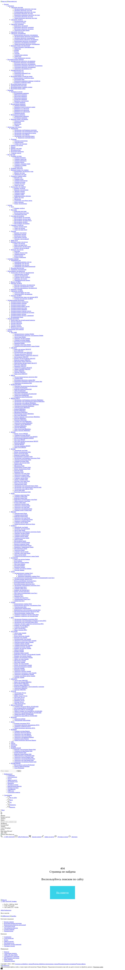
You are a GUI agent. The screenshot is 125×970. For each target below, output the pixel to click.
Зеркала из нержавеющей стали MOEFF (26, 436)
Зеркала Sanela (18, 539)
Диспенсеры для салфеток (21, 134)
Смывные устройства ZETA (22, 726)
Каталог (6, 4)
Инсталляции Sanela (20, 541)
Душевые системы (16, 156)
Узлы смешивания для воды (22, 58)
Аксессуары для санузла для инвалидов (22, 272)
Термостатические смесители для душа (25, 18)
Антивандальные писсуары (19, 308)
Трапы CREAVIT (19, 370)
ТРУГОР (13, 691)
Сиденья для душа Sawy (21, 597)
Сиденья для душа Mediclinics (22, 421)
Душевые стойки (19, 194)
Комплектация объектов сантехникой (15, 925)
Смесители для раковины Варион (24, 737)
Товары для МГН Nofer (21, 479)
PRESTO (13, 512)
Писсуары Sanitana (19, 564)
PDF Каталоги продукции (11, 958)
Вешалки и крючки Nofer (21, 455)
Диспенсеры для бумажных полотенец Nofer (27, 458)
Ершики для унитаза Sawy (22, 590)
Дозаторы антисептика (21, 140)
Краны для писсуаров (20, 226)
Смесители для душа (17, 7)
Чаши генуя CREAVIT (20, 374)
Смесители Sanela (19, 550)
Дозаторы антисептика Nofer (22, 459)
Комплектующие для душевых (20, 170)
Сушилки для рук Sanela (21, 551)
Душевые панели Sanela (21, 536)
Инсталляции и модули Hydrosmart (24, 765)
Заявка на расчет (12, 780)
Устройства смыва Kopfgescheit (23, 397)
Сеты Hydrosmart (19, 768)
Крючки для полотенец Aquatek (23, 657)
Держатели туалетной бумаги (26, 137)
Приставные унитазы (20, 237)
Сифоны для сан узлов (20, 252)
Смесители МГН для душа (22, 292)
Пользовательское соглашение (67, 964)
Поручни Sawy (18, 594)
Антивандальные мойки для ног (20, 306)
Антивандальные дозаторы (19, 303)
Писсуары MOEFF (19, 439)
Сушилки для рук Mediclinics (22, 424)
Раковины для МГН (16, 289)
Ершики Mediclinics (20, 409)
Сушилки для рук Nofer (21, 478)
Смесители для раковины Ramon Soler (25, 761)
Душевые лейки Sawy (20, 588)
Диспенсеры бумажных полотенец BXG (26, 619)
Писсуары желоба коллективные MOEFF (26, 441)
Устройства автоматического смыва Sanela (26, 556)
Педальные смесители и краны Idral (24, 380)
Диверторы (17, 48)
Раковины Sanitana (19, 567)
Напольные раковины (20, 98)
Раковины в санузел (16, 91)
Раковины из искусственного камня (24, 107)
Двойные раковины (20, 105)
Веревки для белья (19, 188)
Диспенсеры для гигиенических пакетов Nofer (27, 487)
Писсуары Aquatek (19, 662)
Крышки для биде (19, 208)
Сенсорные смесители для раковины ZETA (26, 725)
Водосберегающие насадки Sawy (23, 582)
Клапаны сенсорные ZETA (22, 723)
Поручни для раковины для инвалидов (25, 288)
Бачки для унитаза (19, 243)
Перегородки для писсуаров (22, 246)
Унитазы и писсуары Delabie (22, 344)
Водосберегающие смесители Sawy (24, 584)
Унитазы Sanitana (19, 570)
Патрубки (17, 251)
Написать (12, 807)
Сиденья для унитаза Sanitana (22, 568)
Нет (5, 832)
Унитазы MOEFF (19, 444)
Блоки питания (18, 255)
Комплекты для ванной (21, 25)
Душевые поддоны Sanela (21, 538)
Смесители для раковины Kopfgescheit (25, 393)
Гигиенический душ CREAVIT (23, 352)
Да (2, 832)
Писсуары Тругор (19, 697)
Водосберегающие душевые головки (21, 87)
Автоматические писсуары (19, 85)
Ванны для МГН (15, 282)
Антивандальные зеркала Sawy (23, 579)
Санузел (9, 205)
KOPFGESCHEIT (16, 384)
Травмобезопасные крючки (22, 280)
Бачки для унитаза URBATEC (23, 682)
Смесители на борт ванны (21, 30)
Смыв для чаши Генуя (20, 229)
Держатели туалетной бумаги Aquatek (25, 640)
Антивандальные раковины (19, 309)
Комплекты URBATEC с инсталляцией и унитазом (29, 686)
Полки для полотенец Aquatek (23, 665)
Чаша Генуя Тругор (19, 703)
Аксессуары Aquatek (20, 633)
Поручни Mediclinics (20, 418)
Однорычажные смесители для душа (25, 12)
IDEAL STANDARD (17, 705)
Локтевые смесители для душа (23, 10)
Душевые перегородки (20, 180)
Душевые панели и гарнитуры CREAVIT (26, 355)
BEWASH (14, 717)
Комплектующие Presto (21, 516)
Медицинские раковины (18, 114)
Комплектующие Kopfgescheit (23, 389)
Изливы (16, 50)
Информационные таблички (22, 196)
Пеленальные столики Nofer (22, 467)
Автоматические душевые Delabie (24, 334)
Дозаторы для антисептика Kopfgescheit (25, 386)
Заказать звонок (36, 837)
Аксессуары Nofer (19, 490)
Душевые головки (19, 193)
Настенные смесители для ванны (24, 29)
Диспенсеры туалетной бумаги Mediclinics (26, 404)
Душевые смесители (17, 168)
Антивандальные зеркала (18, 305)
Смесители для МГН (17, 291)
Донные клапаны (19, 121)
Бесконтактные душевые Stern (23, 604)
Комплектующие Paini (20, 498)
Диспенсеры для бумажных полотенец (25, 130)
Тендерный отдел (12, 781)
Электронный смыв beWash (22, 720)
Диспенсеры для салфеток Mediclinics (25, 403)
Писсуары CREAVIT (20, 364)
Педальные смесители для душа (23, 13)
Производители (8, 931)
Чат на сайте (13, 797)
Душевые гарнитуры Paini (21, 495)
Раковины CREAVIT (20, 366)
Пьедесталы (17, 124)
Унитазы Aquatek (19, 677)
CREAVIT (14, 347)
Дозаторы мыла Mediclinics (22, 407)
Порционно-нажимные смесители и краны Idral (28, 381)
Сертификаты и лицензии (11, 956)
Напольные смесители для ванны (24, 27)
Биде (12, 206)
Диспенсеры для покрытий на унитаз (25, 133)
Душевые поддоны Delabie (22, 340)
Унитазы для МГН (16, 295)
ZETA (12, 722)
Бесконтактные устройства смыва (24, 78)
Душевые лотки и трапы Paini (23, 510)
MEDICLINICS (15, 398)
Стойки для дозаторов (20, 144)
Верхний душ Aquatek (20, 637)
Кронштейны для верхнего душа (23, 171)
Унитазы (13, 231)
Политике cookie (98, 967)
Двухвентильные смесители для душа (25, 9)
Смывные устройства (17, 225)
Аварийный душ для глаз (21, 263)
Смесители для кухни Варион (23, 735)
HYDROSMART (16, 763)
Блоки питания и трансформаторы (24, 47)
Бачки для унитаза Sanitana (22, 559)
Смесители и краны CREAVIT (23, 367)
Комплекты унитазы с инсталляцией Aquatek (27, 654)
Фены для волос (19, 202)
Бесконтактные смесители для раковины (26, 35)
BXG (12, 617)
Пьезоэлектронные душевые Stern (24, 613)
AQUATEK (14, 631)
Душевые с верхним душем (22, 163)
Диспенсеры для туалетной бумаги (24, 136)
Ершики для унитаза (17, 145)
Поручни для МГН (16, 283)
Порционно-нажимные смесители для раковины (28, 65)
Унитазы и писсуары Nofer (22, 481)
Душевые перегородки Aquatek (23, 645)
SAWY (13, 571)
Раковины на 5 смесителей (22, 111)
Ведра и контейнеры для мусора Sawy (25, 581)
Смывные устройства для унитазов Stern (26, 616)
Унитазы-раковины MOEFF (22, 446)
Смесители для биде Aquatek (22, 671)
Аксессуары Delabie (20, 337)
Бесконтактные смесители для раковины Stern (27, 605)
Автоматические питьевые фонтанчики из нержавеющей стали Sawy (34, 577)
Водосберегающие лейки (18, 88)
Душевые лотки (18, 179)
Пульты (16, 52)
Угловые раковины (19, 102)
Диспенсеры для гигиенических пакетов (26, 131)
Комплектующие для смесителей (20, 45)
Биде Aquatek (18, 634)
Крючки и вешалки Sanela (21, 544)
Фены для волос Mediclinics (22, 430)
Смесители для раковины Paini (23, 508)
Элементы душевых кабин (18, 176)
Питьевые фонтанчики (17, 268)
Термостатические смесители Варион (25, 740)
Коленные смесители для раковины (24, 62)
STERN (13, 602)
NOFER (13, 449)
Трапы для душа (19, 185)
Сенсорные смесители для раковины (25, 67)
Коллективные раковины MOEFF (24, 438)
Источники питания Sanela (22, 542)
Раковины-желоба (19, 113)
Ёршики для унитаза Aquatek (22, 648)
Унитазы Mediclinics (20, 427)
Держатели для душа (20, 174)
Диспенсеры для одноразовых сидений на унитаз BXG (30, 620)
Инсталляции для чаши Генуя (22, 220)
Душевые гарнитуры (20, 159)
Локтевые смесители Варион (22, 732)
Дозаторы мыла (18, 142)
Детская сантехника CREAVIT (23, 354)
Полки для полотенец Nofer (22, 469)
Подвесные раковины (20, 99)
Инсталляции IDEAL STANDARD (24, 708)
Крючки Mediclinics (20, 410)
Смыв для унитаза (19, 228)
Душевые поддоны (19, 182)
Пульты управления (20, 257)
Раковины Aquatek (19, 669)
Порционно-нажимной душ (22, 73)
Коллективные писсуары (21, 213)
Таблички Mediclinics (20, 426)
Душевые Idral (18, 378)
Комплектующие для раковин (19, 119)
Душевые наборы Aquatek (21, 643)
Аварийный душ (16, 260)
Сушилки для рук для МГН (22, 277)
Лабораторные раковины (21, 116)
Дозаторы (13, 139)
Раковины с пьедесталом (21, 101)
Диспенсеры (14, 128)
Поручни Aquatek (19, 668)
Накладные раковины (20, 96)
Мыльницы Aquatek (20, 660)
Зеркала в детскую (16, 326)
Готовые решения (9, 929)
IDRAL (13, 375)
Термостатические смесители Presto (24, 524)
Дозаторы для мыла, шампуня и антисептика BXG (29, 623)
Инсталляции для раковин (22, 223)
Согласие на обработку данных (24, 964)
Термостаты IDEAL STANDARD (24, 714)
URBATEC (14, 679)
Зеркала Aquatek (19, 650)
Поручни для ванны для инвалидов (24, 285)
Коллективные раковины (18, 104)
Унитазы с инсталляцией (21, 239)
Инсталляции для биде (20, 222)
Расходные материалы (17, 151)
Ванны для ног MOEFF (21, 433)
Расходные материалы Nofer (22, 492)
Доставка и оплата (12, 784)
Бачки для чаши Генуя (20, 245)
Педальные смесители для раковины (24, 64)
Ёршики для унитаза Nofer (22, 462)
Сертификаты (11, 789)
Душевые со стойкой (20, 165)
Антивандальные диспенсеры (19, 301)
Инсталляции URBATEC (21, 683)
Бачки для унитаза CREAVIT (22, 349)
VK (11, 802)
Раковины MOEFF (19, 443)
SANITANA (14, 558)
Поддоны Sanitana (19, 565)
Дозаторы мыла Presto (20, 513)
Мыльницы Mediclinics (20, 412)
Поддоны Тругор (19, 699)
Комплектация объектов (14, 786)
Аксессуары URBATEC (21, 680)
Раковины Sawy (18, 596)
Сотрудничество (12, 777)
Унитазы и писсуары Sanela (22, 553)
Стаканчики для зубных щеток (23, 200)
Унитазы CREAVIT (20, 372)
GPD (12, 742)
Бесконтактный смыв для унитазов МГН (26, 297)
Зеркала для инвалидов (21, 275)
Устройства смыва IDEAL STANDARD (25, 715)
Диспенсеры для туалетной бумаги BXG (26, 622)
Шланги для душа (19, 173)
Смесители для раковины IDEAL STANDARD (27, 712)
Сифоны (16, 125)
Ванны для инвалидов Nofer (22, 452)
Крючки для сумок (16, 148)
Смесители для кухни (17, 32)
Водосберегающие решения (15, 59)
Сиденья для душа (19, 183)
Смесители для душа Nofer (22, 473)
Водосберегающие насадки (19, 84)
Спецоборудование (13, 259)
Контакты (74, 837)
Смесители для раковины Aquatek (24, 674)
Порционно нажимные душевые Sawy (29, 576)
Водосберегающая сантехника (13, 923)
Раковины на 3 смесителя (21, 108)
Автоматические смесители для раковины (23, 61)
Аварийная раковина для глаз (22, 262)
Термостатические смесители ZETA (24, 728)
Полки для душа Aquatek (21, 663)
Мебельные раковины (20, 94)
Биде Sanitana (18, 561)
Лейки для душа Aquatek (21, 659)
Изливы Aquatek (19, 651)
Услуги (9, 778)
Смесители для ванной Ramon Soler (24, 758)
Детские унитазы (16, 324)
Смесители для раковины (18, 33)
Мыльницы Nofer (19, 466)
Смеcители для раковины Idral (23, 383)
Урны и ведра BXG (20, 628)
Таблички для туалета (20, 278)
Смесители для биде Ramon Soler (23, 757)
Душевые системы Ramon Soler (23, 751)
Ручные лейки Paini (20, 502)
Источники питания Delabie (22, 341)
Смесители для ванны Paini (22, 505)
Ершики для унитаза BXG (22, 625)
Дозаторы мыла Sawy (20, 587)
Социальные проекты (13, 792)
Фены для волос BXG (20, 630)
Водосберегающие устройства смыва (21, 76)
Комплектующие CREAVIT (22, 360)
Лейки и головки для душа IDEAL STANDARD (28, 711)
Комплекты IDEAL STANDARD (23, 709)
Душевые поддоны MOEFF (22, 435)
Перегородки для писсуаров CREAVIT (25, 363)
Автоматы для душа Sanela (22, 528)
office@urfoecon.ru (23, 837)
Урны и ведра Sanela (20, 554)
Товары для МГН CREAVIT (22, 369)
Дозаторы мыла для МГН (21, 274)
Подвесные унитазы (20, 236)
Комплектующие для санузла (19, 242)
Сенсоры (16, 53)
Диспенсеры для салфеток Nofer (23, 489)
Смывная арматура (19, 254)
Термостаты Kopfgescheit (21, 395)
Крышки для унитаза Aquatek (22, 656)
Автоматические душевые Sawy (23, 573)
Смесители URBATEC (20, 688)
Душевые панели (19, 162)
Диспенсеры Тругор (20, 692)
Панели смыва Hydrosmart (21, 766)
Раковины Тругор (19, 700)
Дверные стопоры (19, 191)
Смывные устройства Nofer (22, 476)
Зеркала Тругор (18, 694)
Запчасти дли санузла (17, 249)
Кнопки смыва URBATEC (22, 685)
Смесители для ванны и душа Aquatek (25, 673)
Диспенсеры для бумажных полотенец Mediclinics (28, 400)
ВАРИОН (14, 729)
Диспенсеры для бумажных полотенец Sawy (27, 585)
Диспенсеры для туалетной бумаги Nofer (26, 485)
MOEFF (13, 432)
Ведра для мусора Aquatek (21, 636)
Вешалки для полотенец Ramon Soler (25, 749)
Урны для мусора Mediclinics (22, 429)
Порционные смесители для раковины (25, 41)
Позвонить (13, 805)
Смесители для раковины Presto (23, 519)
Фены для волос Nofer (20, 482)
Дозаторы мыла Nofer (20, 484)
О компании (11, 775)
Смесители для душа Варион (22, 734)
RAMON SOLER (16, 748)
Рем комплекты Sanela (20, 548)
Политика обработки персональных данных (45, 964)
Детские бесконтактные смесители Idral (25, 377)
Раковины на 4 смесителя (21, 110)
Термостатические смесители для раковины (27, 44)
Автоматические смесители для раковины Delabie (28, 335)
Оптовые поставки (12, 787)
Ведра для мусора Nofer (21, 453)
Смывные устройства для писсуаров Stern (26, 614)
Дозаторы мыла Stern (20, 607)
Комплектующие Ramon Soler (22, 754)
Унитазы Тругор (19, 702)
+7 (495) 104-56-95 (9, 837)
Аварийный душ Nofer (20, 450)
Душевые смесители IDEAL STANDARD (26, 706)
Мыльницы (17, 199)
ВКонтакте (6, 916)
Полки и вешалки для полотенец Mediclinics (27, 416)
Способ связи (8, 795)
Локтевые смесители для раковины (24, 38)
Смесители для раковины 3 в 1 (23, 68)
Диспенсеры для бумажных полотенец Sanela (27, 531)
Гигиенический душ (20, 21)
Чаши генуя (14, 240)
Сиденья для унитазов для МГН (23, 298)
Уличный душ (18, 167)
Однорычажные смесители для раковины (26, 39)
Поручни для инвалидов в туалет (24, 286)
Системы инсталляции (17, 216)
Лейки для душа (19, 197)
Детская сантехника (13, 318)
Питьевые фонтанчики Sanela (22, 545)
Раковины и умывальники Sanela (23, 547)
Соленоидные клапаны (21, 55)
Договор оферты (81, 964)
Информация (8, 774)
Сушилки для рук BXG (21, 627)
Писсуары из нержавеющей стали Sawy (25, 593)
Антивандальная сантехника (15, 300)
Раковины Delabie (19, 343)
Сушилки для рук (16, 153)
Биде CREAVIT (18, 351)
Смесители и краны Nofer (21, 475)
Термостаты (17, 56)
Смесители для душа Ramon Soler (24, 760)
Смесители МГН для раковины (23, 294)
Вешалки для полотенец (21, 190)
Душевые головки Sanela (21, 535)
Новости (6, 952)
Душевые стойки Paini (20, 496)
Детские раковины (16, 321)
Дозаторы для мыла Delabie (22, 338)
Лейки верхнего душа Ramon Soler (24, 755)
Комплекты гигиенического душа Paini (25, 499)
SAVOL (13, 743)
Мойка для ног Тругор (20, 696)
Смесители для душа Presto (22, 518)
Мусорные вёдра (16, 150)
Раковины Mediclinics (20, 420)
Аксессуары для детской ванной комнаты (23, 320)
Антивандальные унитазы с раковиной (22, 315)
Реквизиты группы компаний (12, 944)
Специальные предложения (15, 329)
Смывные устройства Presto (22, 521)
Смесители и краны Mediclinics (23, 423)
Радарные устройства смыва (22, 82)
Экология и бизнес (9, 961)
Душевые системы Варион (22, 731)
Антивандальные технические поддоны (22, 312)
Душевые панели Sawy (24, 574)
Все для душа (11, 154)
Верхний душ (18, 177)
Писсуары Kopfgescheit (21, 392)
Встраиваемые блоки (17, 317)
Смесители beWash (19, 719)
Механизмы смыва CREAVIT (22, 361)
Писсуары (14, 209)
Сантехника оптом (9, 926)
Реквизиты (10, 783)
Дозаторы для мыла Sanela (22, 533)
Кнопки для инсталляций (21, 248)
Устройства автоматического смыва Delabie (26, 346)
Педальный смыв (19, 79)
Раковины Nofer (19, 472)
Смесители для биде (17, 19)
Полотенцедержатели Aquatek (23, 666)
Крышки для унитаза (20, 232)
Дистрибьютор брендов (11, 928)
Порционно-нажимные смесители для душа (27, 15)
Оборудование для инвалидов (16, 271)
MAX (11, 800)
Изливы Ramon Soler (20, 752)
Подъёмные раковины (20, 117)
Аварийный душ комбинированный (24, 266)
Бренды (9, 331)
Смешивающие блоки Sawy (22, 599)
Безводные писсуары (20, 211)
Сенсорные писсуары (20, 214)
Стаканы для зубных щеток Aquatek (24, 676)
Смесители (10, 6)
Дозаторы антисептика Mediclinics (24, 406)
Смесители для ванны (17, 24)
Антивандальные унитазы (18, 314)
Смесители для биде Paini (21, 504)
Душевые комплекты (20, 160)
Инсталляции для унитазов (22, 217)
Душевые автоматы (20, 157)
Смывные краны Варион (21, 738)
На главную (62, 892)
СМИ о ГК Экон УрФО (11, 955)
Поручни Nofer (18, 470)
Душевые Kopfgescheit (20, 387)
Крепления (17, 122)
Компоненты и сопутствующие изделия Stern (27, 610)
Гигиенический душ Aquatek (22, 639)
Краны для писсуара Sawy (22, 591)
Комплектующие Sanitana (21, 562)
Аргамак (13, 746)
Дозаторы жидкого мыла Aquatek (24, 642)
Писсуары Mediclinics (20, 415)
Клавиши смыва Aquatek (21, 653)
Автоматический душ (17, 70)
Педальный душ (19, 71)
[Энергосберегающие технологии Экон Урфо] (62, 1)
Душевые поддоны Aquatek (22, 646)
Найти (18, 771)
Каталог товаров (9, 922)
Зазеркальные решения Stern (22, 608)
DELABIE (14, 332)
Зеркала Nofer (18, 464)
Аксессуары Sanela (19, 530)
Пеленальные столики (17, 328)
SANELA (13, 525)
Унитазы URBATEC (20, 689)
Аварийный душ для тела (21, 265)
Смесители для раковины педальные (25, 42)
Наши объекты (8, 959)
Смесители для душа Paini (21, 507)
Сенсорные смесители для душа (23, 16)
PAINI (12, 493)
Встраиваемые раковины (21, 93)
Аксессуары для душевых (18, 186)
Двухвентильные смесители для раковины (26, 36)
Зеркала (13, 147)
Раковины (10, 90)
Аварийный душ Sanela (21, 527)
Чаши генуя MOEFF (20, 447)
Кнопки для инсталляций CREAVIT (24, 358)
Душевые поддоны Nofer (21, 461)
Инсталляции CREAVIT (21, 357)
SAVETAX (14, 745)
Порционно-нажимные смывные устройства (27, 81)
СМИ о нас (10, 791)
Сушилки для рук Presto (21, 522)
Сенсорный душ (19, 75)
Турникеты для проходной (18, 269)
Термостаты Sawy (19, 600)
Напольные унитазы (20, 234)
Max (15, 916)
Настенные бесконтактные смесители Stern (26, 611)
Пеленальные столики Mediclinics (24, 413)
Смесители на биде (19, 22)
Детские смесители (16, 323)
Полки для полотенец (20, 203)
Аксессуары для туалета (14, 127)
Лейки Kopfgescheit (20, 390)
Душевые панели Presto (21, 515)
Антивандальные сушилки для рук (21, 311)
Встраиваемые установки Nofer (23, 456)
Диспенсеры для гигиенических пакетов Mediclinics (29, 401)
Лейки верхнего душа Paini (22, 501)
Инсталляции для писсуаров (22, 219)
